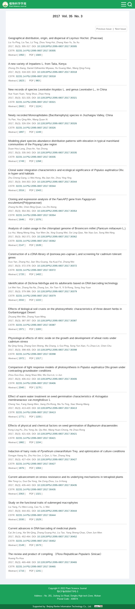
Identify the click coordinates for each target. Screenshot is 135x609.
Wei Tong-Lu (14, 481)
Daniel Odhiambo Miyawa (40, 68)
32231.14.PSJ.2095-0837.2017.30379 (36, 295)
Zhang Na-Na (29, 287)
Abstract (12, 55)
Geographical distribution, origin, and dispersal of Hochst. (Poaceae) (55, 38)
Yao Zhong (42, 148)
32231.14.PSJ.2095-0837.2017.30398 (36, 354)
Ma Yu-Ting (63, 404)
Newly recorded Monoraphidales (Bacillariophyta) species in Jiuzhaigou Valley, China (60, 115)
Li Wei (46, 507)
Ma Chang (50, 345)
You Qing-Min (24, 119)
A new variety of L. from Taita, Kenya (37, 63)
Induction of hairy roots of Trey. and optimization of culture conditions (66, 451)
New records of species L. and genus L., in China (57, 89)
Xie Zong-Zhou (46, 481)
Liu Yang (12, 507)
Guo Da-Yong (30, 481)
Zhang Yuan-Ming (36, 316)
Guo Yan (12, 261)
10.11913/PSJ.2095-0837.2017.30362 (57, 236)
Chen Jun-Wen (94, 532)
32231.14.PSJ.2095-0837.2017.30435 (36, 489)
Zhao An (30, 148)
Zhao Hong (44, 93)
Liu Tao (25, 42)
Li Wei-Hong (34, 177)
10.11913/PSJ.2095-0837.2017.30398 (57, 349)
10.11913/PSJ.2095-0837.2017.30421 (57, 433)
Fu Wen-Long (26, 507)
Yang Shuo (31, 93)
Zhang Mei (68, 261)
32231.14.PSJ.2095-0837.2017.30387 (36, 325)
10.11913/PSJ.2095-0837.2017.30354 (57, 211)
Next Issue (120, 29)
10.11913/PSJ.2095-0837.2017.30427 (57, 459)
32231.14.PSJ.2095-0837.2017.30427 (36, 463)
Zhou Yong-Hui (47, 42)
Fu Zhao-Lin (93, 345)
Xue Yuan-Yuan (16, 93)
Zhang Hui (24, 261)
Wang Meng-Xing (26, 232)
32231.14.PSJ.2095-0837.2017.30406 (36, 383)
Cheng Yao (14, 404)
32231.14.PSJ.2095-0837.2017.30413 (36, 412)
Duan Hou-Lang (16, 148)
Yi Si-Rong (67, 287)
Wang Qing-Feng (81, 68)
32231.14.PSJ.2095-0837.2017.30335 (36, 157)
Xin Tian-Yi (55, 287)
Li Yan (53, 455)
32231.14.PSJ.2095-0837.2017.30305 (36, 50)
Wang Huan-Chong (58, 429)
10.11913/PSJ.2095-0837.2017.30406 (57, 379)
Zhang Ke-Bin (15, 207)
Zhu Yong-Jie (31, 429)
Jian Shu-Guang (39, 261)
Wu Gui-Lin (48, 375)
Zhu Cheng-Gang (17, 177)
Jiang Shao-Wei (33, 375)
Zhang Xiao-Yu (64, 42)
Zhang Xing (64, 455)
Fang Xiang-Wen (30, 404)
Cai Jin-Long (14, 532)
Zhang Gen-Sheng (34, 345)
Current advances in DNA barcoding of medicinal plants (42, 528)
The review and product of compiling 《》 (55, 554)
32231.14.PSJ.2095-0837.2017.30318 (36, 76)
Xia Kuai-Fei (55, 261)
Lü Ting (34, 42)
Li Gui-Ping (63, 345)
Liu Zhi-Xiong (49, 207)
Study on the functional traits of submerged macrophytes (43, 502)
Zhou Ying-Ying (63, 177)
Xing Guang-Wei (59, 232)
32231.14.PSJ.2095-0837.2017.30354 (36, 215)
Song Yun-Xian (77, 345)
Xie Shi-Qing (29, 532)
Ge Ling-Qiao (76, 232)
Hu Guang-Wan (63, 68)
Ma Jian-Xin (48, 177)
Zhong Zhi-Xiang (17, 68)
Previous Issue (104, 29)
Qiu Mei (43, 429)
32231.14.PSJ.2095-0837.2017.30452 (36, 540)
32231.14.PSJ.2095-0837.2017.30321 (36, 102)
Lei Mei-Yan (14, 287)
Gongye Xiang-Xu (17, 455)
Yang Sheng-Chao (75, 532)
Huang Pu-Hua (16, 558)
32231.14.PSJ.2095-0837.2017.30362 (36, 241)
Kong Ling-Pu (15, 429)
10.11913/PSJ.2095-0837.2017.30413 (57, 408)
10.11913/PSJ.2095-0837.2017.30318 (57, 72)
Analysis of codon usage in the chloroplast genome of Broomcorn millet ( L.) (67, 228)
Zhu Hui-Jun (34, 455)
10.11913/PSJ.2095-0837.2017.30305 (57, 46)
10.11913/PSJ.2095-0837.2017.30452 (57, 536)
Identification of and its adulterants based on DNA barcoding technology (63, 283)
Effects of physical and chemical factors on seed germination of (63, 425)
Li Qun (45, 455)
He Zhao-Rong (77, 429)
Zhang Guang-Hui (46, 532)
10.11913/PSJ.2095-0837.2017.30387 (57, 320)
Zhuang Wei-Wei (17, 316)
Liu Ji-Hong (61, 481)
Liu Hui (11, 232)
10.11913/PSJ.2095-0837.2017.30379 (57, 291)
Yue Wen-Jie (42, 232)
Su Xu (76, 42)
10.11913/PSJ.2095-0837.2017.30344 (57, 181)
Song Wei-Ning (107, 232)
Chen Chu (106, 345)
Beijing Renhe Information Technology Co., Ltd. (69, 606)
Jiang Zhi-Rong (48, 404)
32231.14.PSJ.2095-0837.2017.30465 (36, 566)
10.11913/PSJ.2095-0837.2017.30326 (57, 123)
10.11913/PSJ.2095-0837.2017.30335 (57, 152)
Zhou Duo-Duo (16, 375)
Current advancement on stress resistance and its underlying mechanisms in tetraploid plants (65, 477)
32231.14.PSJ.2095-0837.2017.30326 (36, 127)
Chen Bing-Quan (32, 207)
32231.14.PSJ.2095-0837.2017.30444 (36, 515)
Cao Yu (38, 507)
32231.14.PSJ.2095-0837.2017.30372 (36, 270)
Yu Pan (12, 119)
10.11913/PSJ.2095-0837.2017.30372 (57, 265)
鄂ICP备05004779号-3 (67, 591)
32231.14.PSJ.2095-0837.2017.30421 (36, 438)
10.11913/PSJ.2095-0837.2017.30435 (57, 485)
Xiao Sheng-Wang (79, 404)
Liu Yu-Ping (14, 42)
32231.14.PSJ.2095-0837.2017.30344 (36, 186)
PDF (31, 55)
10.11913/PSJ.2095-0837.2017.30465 (57, 562)
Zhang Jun (43, 287)
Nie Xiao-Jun (91, 232)
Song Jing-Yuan (82, 287)
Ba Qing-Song (15, 345)
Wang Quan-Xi (40, 119)
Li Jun (59, 375)
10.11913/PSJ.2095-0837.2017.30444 (57, 511)
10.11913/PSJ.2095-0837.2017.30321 (57, 97)
